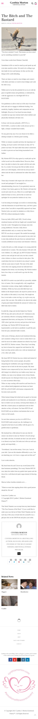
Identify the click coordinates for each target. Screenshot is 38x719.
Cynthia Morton (16, 23)
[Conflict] (9, 601)
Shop (19, 637)
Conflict (3, 608)
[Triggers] (9, 584)
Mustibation (24, 592)
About (19, 633)
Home (19, 630)
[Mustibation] (28, 584)
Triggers (3, 592)
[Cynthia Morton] (19, 3)
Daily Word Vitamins (7, 13)
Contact (19, 644)
